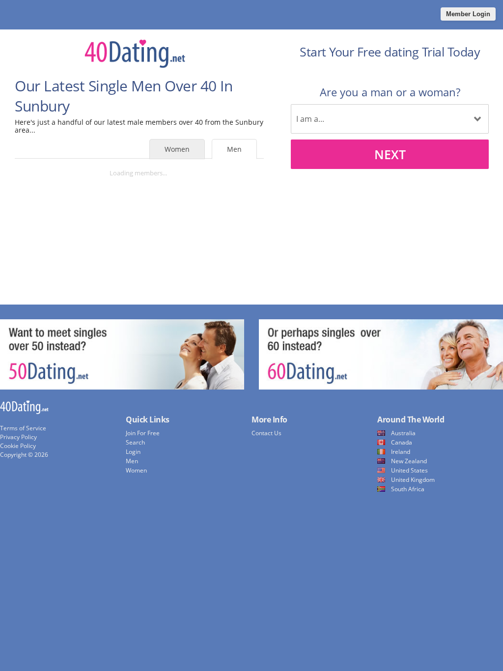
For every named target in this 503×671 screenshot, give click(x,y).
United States (409, 470)
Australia (403, 433)
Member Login (468, 14)
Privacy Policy (18, 437)
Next (390, 154)
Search (135, 442)
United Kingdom (413, 479)
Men (234, 149)
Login (133, 451)
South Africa (407, 489)
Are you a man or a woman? (390, 91)
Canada (401, 442)
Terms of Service (23, 428)
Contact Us (266, 433)
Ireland (400, 451)
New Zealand (409, 461)
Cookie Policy (18, 446)
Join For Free (143, 433)
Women (177, 149)
